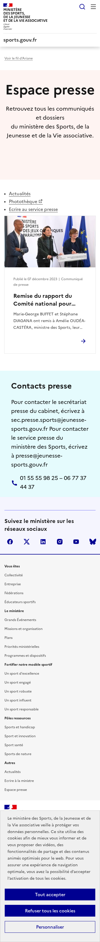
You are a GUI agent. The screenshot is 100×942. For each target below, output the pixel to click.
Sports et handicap (19, 727)
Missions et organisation (23, 628)
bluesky (92, 541)
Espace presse (15, 789)
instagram (59, 541)
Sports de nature (17, 754)
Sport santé (13, 745)
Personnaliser (50, 927)
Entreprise (12, 584)
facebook (10, 541)
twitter (26, 541)
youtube (76, 541)
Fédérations (13, 593)
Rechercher (82, 6)
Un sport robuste (18, 691)
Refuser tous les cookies (50, 910)
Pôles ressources (17, 718)
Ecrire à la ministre (19, 780)
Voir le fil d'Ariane (18, 58)
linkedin (43, 541)
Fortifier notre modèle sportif (28, 664)
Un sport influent (17, 700)
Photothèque (23, 201)
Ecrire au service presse (33, 209)
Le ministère (14, 610)
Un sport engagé (17, 682)
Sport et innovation (20, 736)
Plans (8, 637)
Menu (93, 6)
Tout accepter (50, 894)
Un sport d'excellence (21, 673)
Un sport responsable (21, 709)
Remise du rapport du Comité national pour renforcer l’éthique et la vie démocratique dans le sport (47, 300)
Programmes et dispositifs (25, 655)
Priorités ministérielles (21, 646)
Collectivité (13, 575)
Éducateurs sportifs (20, 602)
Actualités (20, 193)
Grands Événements (20, 619)
